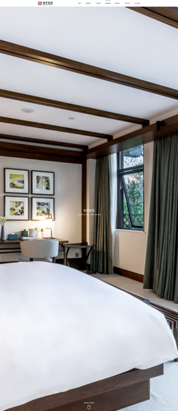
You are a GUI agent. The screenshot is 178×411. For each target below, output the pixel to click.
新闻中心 (117, 3)
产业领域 (98, 3)
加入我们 (137, 3)
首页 (79, 3)
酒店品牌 (108, 3)
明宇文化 (127, 3)
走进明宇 (88, 3)
